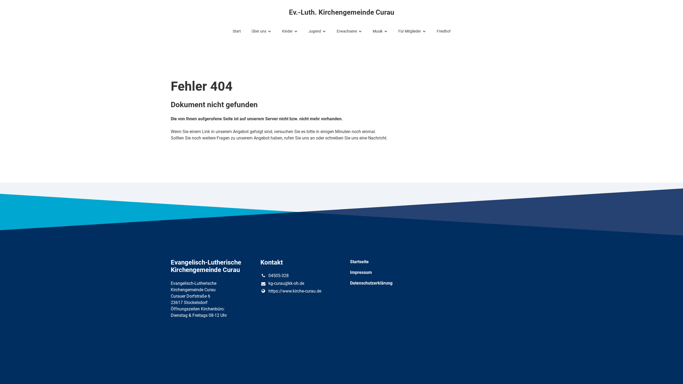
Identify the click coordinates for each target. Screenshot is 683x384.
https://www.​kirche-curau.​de (294, 291)
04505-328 (278, 275)
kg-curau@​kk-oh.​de (286, 283)
